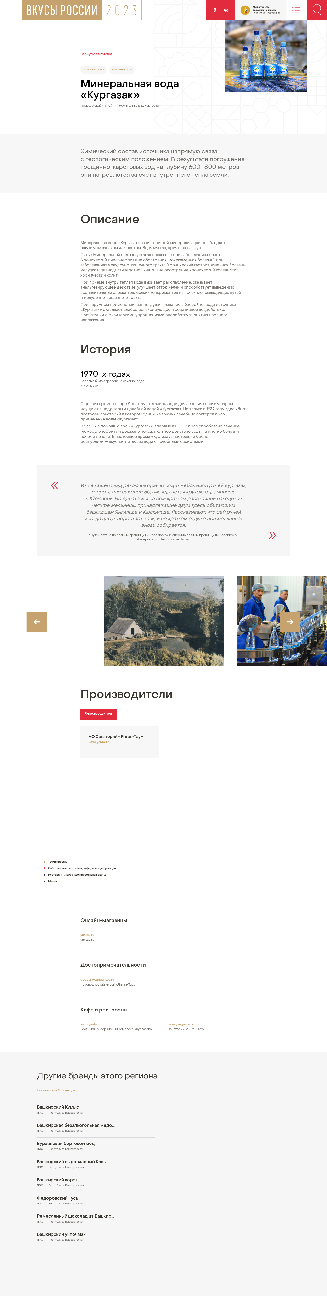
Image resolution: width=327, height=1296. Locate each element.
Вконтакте (225, 10)
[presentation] (37, 622)
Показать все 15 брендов (56, 1090)
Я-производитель (99, 713)
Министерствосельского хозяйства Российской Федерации (251, 12)
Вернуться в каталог (96, 54)
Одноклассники (214, 10)
